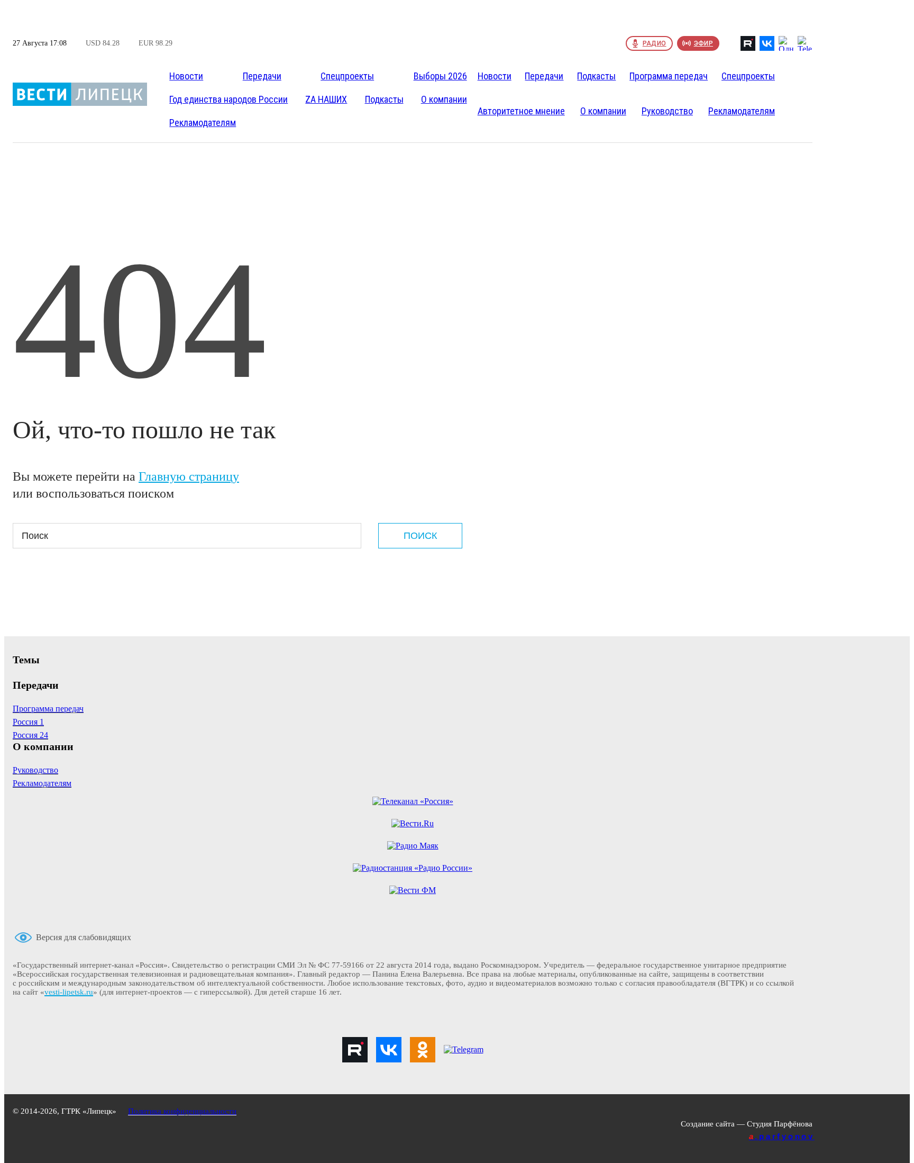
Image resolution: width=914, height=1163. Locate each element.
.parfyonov (782, 1136)
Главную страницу (189, 476)
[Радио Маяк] (412, 846)
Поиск (420, 535)
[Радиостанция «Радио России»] (412, 868)
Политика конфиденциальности (182, 1111)
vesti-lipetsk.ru (68, 992)
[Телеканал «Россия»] (412, 801)
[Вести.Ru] (412, 823)
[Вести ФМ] (412, 890)
